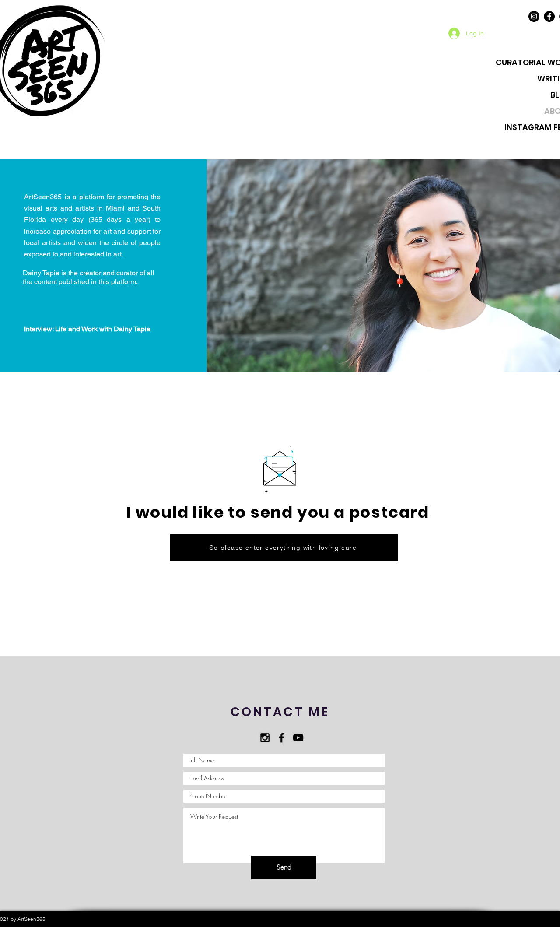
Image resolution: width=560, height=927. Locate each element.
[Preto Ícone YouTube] (298, 737)
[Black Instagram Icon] (265, 737)
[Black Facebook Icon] (281, 737)
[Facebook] (549, 16)
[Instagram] (533, 16)
